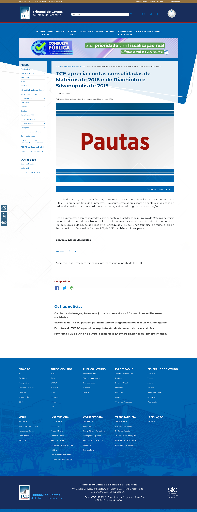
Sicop (53, 378)
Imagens (151, 373)
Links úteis (25, 168)
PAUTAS (158, 31)
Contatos (119, 397)
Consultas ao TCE (28, 119)
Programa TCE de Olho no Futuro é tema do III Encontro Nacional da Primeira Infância (110, 333)
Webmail (87, 387)
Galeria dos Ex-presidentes (61, 455)
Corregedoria (26, 98)
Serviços (24, 107)
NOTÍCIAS (61, 31)
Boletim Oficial (25, 397)
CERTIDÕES (96, 31)
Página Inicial (26, 69)
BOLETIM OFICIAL (72, 33)
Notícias (118, 378)
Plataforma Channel (91, 378)
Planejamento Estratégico (61, 459)
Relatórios (87, 445)
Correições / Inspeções (92, 436)
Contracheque (89, 383)
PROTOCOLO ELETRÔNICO (125, 33)
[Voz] (4, 215)
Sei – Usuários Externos (30, 172)
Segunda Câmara (66, 251)
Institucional (26, 86)
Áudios (150, 383)
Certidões (54, 397)
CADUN (54, 383)
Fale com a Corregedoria (93, 440)
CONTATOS (108, 31)
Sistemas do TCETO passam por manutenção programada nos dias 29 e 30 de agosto (110, 322)
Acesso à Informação (123, 426)
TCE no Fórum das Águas (125, 436)
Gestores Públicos (28, 164)
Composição (56, 426)
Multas (53, 402)
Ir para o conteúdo (26, 2)
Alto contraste (176, 2)
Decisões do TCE (27, 115)
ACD (53, 392)
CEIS (20, 402)
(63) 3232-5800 (98, 497)
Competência (56, 421)
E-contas (22, 392)
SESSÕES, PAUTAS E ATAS (45, 33)
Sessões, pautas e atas (124, 373)
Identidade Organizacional (62, 445)
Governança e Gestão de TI (32, 151)
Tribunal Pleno (57, 431)
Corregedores (88, 450)
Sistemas (119, 387)
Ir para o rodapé (55, 2)
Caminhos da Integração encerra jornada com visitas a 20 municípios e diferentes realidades (108, 315)
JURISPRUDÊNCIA (145, 31)
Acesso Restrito (89, 373)
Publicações (152, 402)
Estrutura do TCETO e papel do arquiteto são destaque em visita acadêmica (104, 328)
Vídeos (150, 378)
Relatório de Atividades (124, 445)
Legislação (25, 102)
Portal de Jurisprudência (31, 132)
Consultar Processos (123, 402)
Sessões (24, 111)
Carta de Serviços (28, 136)
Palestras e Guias (155, 392)
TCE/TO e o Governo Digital (32, 147)
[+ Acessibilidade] (4, 222)
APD (23, 82)
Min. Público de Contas (28, 426)
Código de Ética (89, 426)
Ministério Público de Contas (32, 90)
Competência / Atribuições (94, 431)
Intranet (86, 392)
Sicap (53, 373)
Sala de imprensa (28, 73)
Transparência (27, 123)
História (54, 450)
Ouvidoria (23, 378)
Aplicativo (152, 397)
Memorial (25, 77)
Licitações (25, 128)
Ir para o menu (41, 2)
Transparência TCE (123, 421)
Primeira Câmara (58, 436)
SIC (20, 373)
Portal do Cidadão (26, 387)
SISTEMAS (85, 31)
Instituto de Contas (28, 94)
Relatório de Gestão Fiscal (125, 440)
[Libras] (4, 208)
